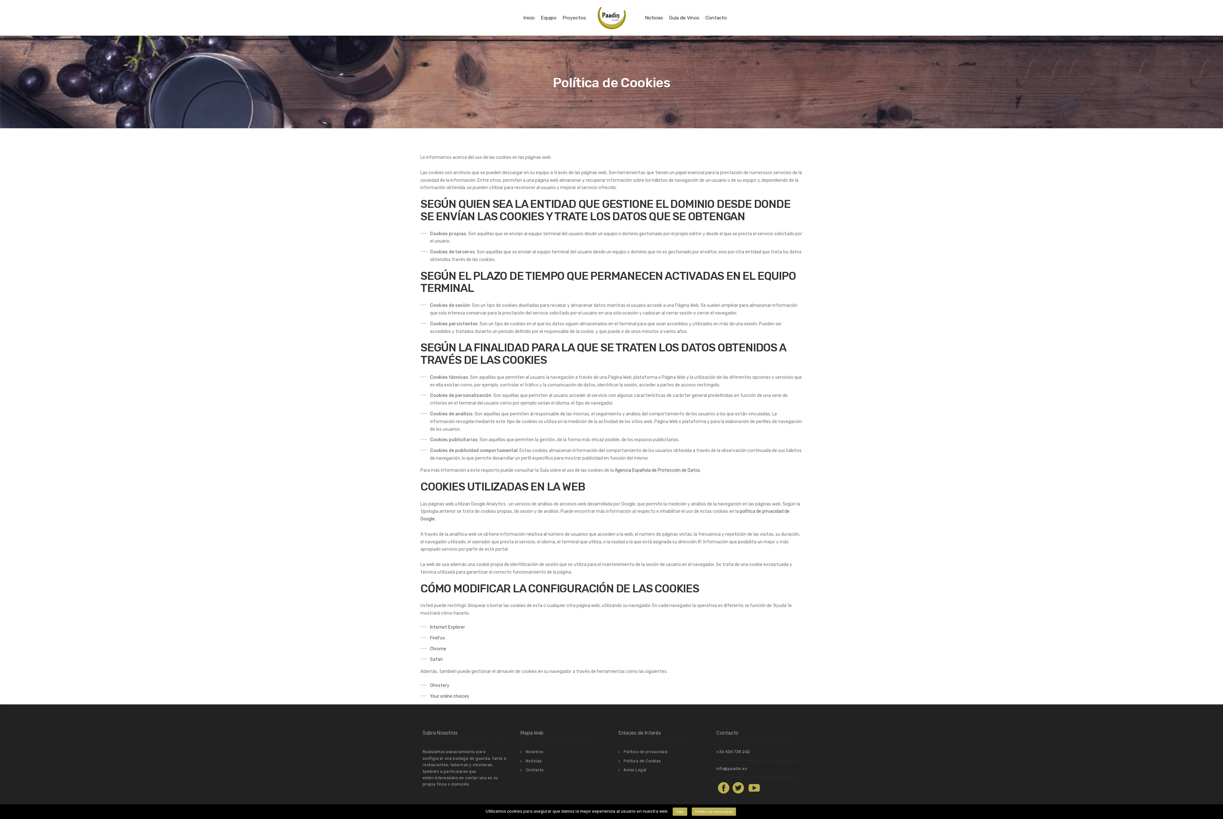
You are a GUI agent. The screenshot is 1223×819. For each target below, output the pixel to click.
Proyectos (574, 18)
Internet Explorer (447, 627)
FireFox (437, 638)
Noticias (654, 18)
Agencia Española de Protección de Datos (657, 470)
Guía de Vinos (684, 18)
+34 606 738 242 (733, 752)
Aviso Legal (635, 770)
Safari (436, 659)
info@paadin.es (731, 768)
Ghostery (439, 685)
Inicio (529, 18)
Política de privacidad (645, 752)
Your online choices (449, 696)
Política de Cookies (642, 761)
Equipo (548, 18)
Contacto (716, 18)
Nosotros (534, 752)
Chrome (438, 649)
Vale (680, 811)
